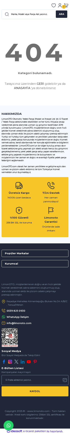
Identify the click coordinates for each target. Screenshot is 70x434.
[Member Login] (60, 5)
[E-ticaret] (34, 431)
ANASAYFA (22, 88)
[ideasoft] (14, 431)
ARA (61, 14)
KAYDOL (35, 391)
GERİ (40, 84)
